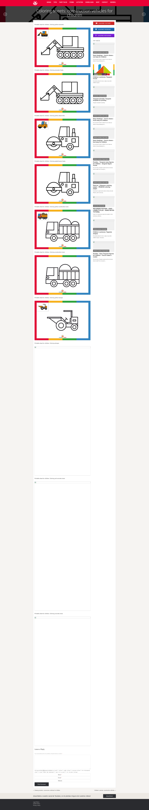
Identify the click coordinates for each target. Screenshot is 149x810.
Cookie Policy (36, 803)
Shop (97, 2)
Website (60, 780)
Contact (105, 2)
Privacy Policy (36, 805)
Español (113, 2)
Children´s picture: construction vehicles (105, 790)
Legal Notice (36, 802)
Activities (79, 2)
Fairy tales (63, 2)
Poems (71, 2)
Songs (49, 2)
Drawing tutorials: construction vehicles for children (46, 790)
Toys (55, 2)
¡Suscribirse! (109, 796)
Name (60, 774)
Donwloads (89, 2)
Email (60, 777)
